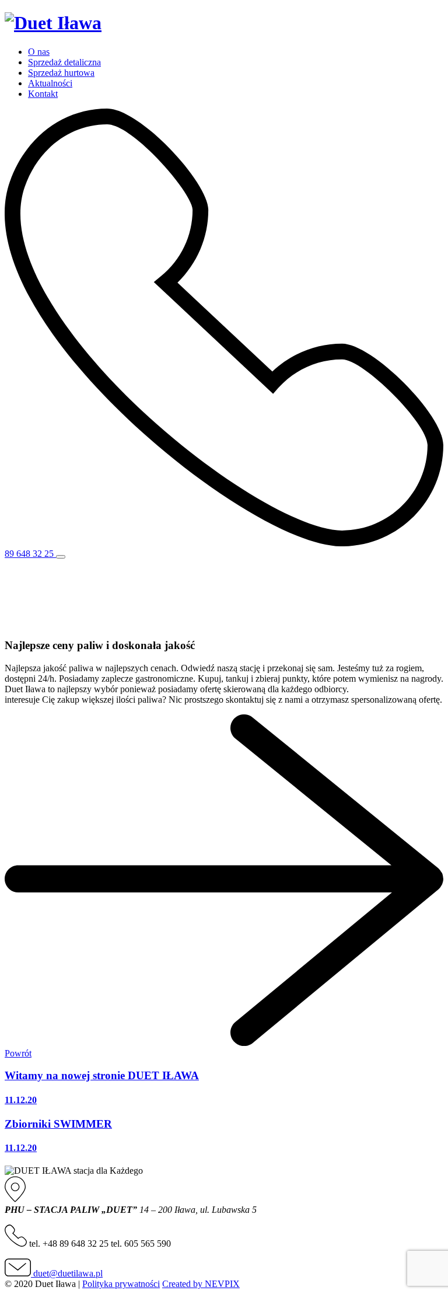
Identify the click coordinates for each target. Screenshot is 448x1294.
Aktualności (50, 83)
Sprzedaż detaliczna (64, 62)
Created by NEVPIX (201, 1284)
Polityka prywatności (121, 1284)
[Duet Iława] (53, 22)
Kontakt (43, 94)
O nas (39, 52)
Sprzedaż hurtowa (61, 73)
